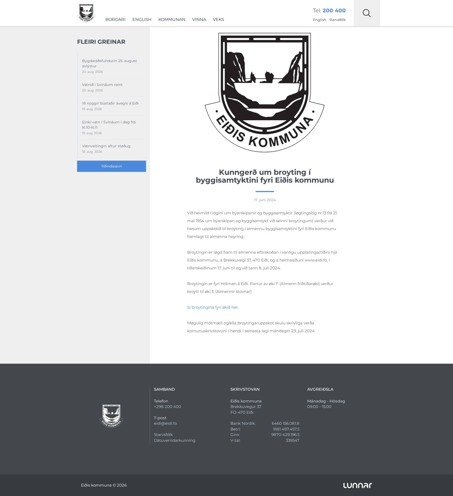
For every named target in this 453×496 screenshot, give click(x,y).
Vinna (199, 19)
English (142, 19)
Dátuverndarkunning (174, 440)
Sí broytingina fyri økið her (212, 307)
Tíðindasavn (111, 166)
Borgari (115, 19)
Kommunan (171, 19)
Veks (218, 19)
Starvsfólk (337, 20)
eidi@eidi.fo (165, 423)
